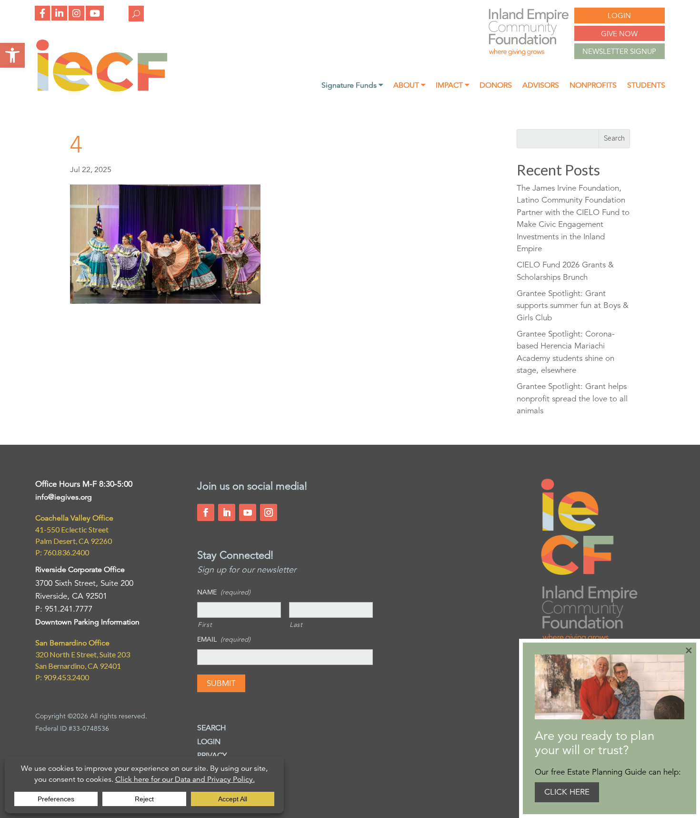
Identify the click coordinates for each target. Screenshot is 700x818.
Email (223, 639)
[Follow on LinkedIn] (226, 512)
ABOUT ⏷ (409, 86)
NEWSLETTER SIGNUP (619, 51)
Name (223, 592)
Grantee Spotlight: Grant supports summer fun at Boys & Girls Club (573, 305)
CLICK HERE (567, 792)
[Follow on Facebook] (205, 512)
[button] (12, 55)
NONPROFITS (593, 86)
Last (296, 624)
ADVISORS (540, 86)
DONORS (496, 86)
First (205, 624)
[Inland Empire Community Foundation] (101, 90)
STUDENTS (646, 86)
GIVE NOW (619, 33)
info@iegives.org (63, 497)
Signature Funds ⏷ (352, 86)
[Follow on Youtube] (247, 512)
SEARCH (211, 728)
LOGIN (619, 15)
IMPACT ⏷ (452, 86)
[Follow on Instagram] (268, 512)
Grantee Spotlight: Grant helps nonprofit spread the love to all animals (572, 398)
